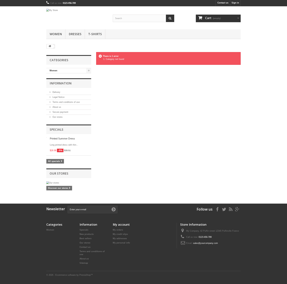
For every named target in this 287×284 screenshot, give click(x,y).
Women (56, 34)
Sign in (235, 2)
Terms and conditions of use (66, 102)
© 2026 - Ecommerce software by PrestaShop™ (69, 275)
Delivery (56, 92)
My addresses (120, 238)
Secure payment (60, 112)
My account (121, 224)
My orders (118, 230)
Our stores (57, 117)
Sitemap (84, 263)
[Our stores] (68, 182)
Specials (56, 129)
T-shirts (95, 34)
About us (56, 107)
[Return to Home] (50, 46)
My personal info (121, 243)
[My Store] (77, 17)
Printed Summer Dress (62, 138)
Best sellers (86, 238)
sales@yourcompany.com (205, 243)
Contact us (222, 2)
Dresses (75, 34)
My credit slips (120, 234)
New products (87, 234)
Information (61, 83)
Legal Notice (58, 97)
